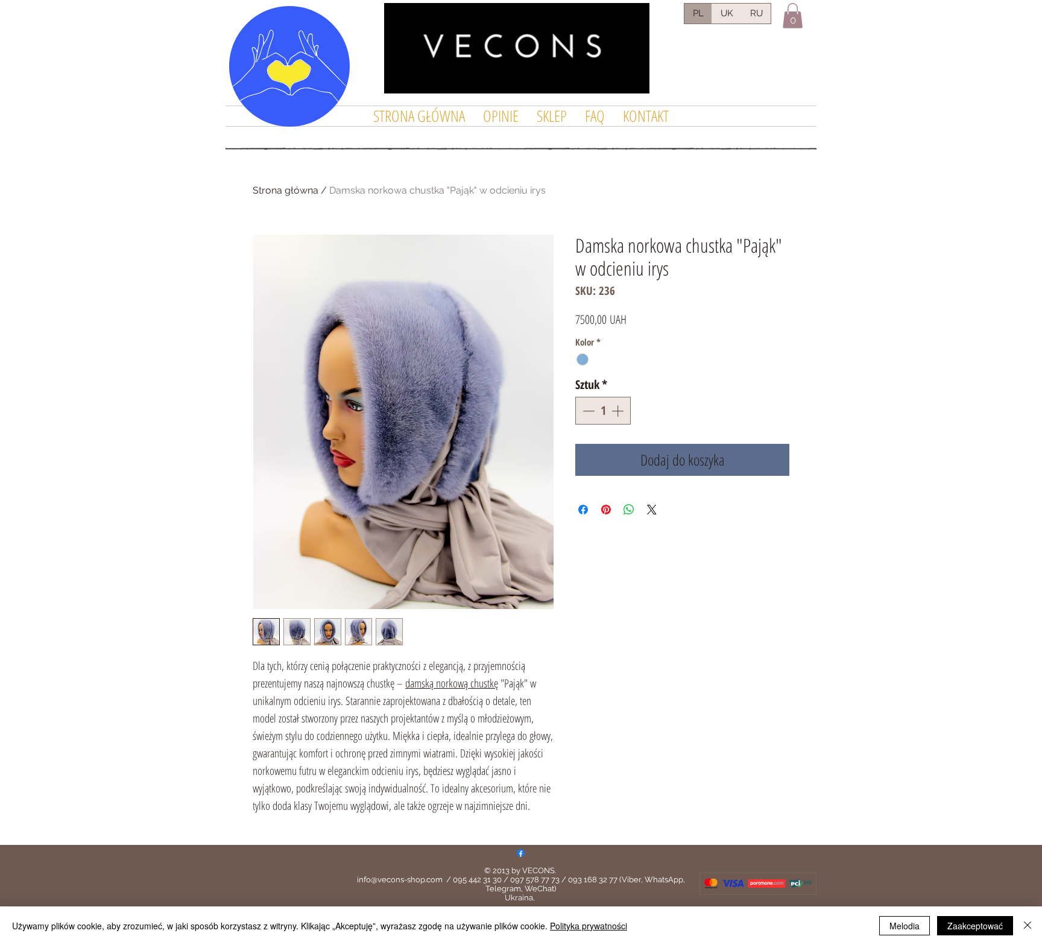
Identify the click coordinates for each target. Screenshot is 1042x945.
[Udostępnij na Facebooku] (583, 509)
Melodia (904, 926)
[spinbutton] (603, 410)
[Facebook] (521, 853)
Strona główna (285, 190)
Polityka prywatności (588, 926)
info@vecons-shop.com (400, 879)
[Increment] (618, 410)
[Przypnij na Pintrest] (606, 509)
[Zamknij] (1027, 925)
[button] (792, 15)
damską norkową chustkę (451, 683)
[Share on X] (652, 509)
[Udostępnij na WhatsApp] (629, 509)
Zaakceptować (975, 926)
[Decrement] (587, 410)
